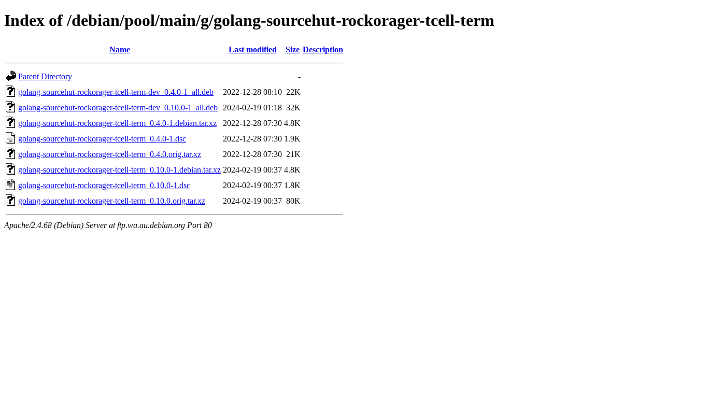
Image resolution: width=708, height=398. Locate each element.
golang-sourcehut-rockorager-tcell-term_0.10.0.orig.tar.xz (111, 200)
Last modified (253, 49)
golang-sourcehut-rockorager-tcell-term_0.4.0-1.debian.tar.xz (117, 123)
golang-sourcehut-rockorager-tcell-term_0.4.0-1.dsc (102, 138)
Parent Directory (45, 76)
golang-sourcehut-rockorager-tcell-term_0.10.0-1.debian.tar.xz (119, 169)
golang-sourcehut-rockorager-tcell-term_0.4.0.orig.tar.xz (109, 154)
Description (323, 49)
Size (293, 49)
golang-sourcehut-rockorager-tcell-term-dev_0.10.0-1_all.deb (118, 107)
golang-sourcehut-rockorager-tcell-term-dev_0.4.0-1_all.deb (116, 92)
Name (119, 49)
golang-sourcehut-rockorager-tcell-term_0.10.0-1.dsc (104, 185)
